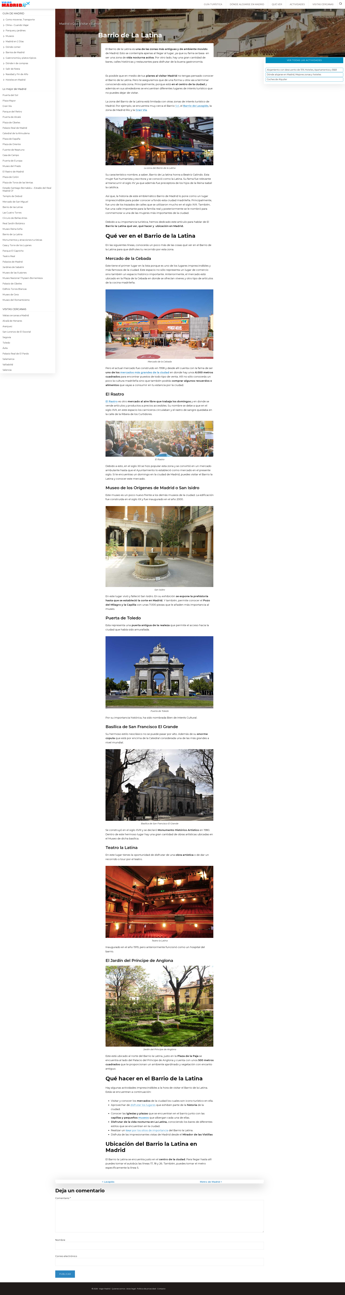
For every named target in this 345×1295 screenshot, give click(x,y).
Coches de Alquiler (277, 79)
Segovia (7, 337)
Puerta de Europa (12, 160)
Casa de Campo (11, 155)
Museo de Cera (11, 294)
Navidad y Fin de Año (17, 74)
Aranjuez (7, 326)
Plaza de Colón (11, 177)
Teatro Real (9, 256)
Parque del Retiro (12, 111)
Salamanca (8, 359)
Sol (177, 105)
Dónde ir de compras (17, 63)
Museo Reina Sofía (12, 229)
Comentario (63, 1198)
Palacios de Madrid (13, 262)
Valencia (7, 370)
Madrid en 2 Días (15, 41)
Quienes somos (118, 1289)
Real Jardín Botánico (14, 223)
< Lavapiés (108, 1181)
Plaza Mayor (9, 100)
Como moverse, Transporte (20, 19)
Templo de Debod (12, 196)
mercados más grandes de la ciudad (144, 372)
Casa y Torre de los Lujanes (17, 245)
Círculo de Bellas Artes (15, 218)
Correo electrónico (66, 1256)
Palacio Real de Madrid (15, 128)
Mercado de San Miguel (15, 201)
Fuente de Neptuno (14, 150)
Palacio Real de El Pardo (16, 353)
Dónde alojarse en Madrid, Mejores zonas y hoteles (294, 74)
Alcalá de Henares (12, 321)
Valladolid (8, 364)
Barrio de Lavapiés (195, 105)
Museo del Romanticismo (16, 300)
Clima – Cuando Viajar (17, 25)
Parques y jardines (15, 30)
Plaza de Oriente (12, 144)
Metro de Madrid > (211, 1181)
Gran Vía (141, 110)
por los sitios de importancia (147, 1130)
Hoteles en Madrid (15, 80)
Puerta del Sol (10, 95)
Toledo (6, 342)
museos (143, 1117)
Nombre (60, 1240)
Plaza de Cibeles (11, 122)
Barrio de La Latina (12, 234)
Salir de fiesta (13, 69)
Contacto (161, 1289)
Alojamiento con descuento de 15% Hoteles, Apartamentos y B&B (302, 70)
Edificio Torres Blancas (15, 289)
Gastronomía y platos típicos (21, 58)
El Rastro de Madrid (13, 171)
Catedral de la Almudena (16, 133)
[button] (341, 3)
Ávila (5, 348)
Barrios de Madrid (15, 52)
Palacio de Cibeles (12, 283)
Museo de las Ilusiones (15, 272)
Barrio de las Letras (13, 207)
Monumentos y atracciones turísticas (22, 240)
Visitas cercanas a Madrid (16, 315)
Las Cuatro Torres (12, 212)
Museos (10, 36)
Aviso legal (131, 1289)
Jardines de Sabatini (13, 267)
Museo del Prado (12, 166)
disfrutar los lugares (143, 1105)
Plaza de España (11, 139)
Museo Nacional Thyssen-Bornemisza (23, 278)
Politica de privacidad (146, 1289)
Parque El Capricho (13, 251)
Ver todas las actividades (304, 60)
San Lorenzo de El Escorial (17, 332)
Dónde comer (13, 47)
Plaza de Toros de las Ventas (18, 182)
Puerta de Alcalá (12, 117)
